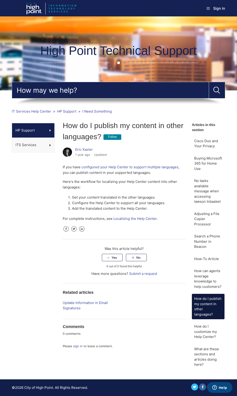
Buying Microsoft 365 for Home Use (208, 163)
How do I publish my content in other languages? (207, 306)
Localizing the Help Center (135, 218)
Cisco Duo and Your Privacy (206, 143)
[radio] (112, 257)
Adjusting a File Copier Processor (206, 219)
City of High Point (38, 387)
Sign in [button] (219, 8)
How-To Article (206, 259)
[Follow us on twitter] (194, 387)
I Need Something (97, 111)
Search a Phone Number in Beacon (207, 241)
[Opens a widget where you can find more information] (219, 388)
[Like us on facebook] (202, 387)
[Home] (54, 8)
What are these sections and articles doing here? (206, 357)
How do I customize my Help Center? (205, 331)
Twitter (74, 232)
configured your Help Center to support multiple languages (129, 167)
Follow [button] (112, 136)
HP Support (66, 111)
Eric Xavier (84, 149)
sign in (78, 346)
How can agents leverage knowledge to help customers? (207, 279)
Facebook (66, 232)
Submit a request (143, 273)
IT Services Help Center (31, 111)
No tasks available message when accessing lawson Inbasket (207, 191)
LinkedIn (81, 232)
